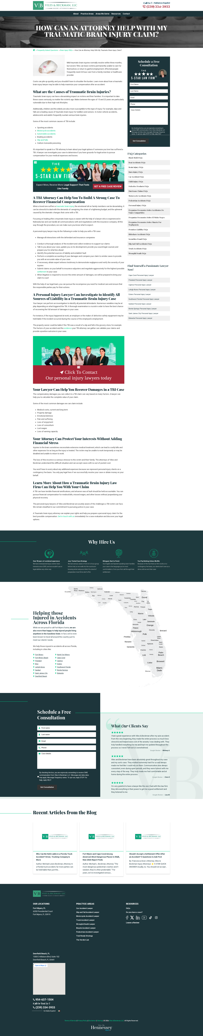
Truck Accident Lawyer (85, 920)
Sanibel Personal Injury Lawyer (140, 304)
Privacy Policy (82, 1020)
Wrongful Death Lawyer (85, 924)
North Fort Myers (63, 655)
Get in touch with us (66, 516)
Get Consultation (47, 787)
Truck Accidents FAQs (138, 249)
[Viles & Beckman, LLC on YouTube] (144, 917)
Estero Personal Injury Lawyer (140, 294)
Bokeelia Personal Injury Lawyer (140, 318)
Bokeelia (60, 673)
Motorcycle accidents (46, 131)
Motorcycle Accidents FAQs (140, 196)
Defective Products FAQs (139, 186)
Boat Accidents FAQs (137, 162)
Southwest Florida (64, 667)
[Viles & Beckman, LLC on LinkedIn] (138, 917)
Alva (36, 664)
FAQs (128, 908)
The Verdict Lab (82, 940)
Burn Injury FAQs (136, 172)
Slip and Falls (42, 140)
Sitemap (100, 1020)
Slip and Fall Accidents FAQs (140, 244)
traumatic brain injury (65, 206)
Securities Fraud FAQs (138, 239)
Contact (126, 14)
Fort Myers (39, 655)
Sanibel (38, 670)
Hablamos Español (162, 3)
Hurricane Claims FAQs (138, 191)
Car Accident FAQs (136, 177)
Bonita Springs (62, 670)
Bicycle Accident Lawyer (86, 928)
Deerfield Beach (41, 676)
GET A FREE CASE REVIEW (107, 186)
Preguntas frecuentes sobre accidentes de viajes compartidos (146, 211)
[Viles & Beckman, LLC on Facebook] (127, 917)
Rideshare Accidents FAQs (139, 234)
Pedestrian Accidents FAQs (140, 201)
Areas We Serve (102, 14)
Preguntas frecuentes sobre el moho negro (147, 217)
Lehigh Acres (40, 667)
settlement (42, 272)
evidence (68, 328)
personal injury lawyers (77, 378)
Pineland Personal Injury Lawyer (140, 280)
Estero (59, 664)
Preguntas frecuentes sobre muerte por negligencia (145, 223)
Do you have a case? (134, 912)
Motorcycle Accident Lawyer (87, 916)
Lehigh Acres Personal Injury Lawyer (142, 290)
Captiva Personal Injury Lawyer (140, 285)
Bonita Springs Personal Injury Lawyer (143, 309)
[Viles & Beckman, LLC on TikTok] (150, 917)
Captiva (60, 661)
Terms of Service (70, 1020)
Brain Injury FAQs (66, 50)
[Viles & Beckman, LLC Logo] (55, 5)
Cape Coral (61, 658)
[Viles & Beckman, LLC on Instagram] (156, 917)
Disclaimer (92, 1020)
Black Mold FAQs (136, 158)
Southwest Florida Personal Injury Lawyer (144, 299)
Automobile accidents (46, 134)
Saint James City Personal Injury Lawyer (143, 313)
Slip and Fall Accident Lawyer (87, 912)
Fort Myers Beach (41, 658)
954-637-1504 (44, 999)
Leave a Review (132, 923)
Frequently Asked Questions (47, 50)
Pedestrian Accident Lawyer (87, 932)
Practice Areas (87, 14)
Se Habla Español (50, 1011)
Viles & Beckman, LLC (116, 1020)
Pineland (38, 661)
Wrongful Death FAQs (137, 253)
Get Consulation (139, 141)
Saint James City (41, 673)
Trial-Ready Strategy (84, 936)
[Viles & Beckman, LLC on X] (132, 917)
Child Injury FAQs (136, 181)
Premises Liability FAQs (138, 229)
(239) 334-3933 (158, 6)
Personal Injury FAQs (137, 205)
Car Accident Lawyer (84, 908)
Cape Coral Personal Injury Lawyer (141, 275)
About (76, 14)
